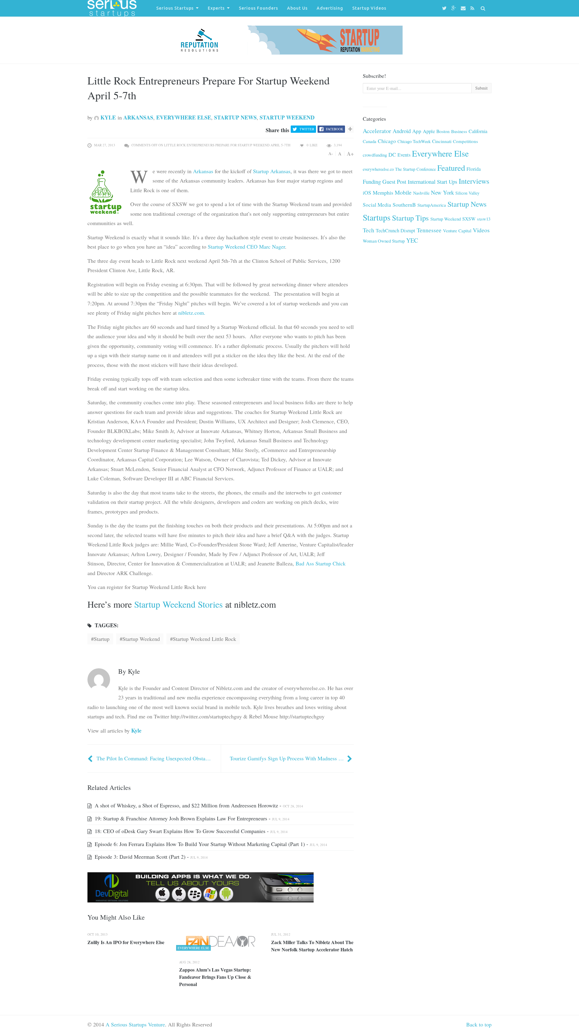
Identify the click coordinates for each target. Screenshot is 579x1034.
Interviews (474, 181)
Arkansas (138, 117)
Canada (369, 141)
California (478, 131)
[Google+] (454, 8)
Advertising (330, 8)
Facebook (334, 129)
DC (392, 154)
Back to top (479, 1024)
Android (402, 131)
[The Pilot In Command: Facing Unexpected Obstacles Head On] (90, 758)
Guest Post (394, 181)
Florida (474, 169)
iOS (367, 192)
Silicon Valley (467, 193)
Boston (443, 131)
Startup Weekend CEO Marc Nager (246, 246)
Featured (451, 167)
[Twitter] (445, 8)
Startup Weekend (287, 117)
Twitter (306, 129)
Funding (372, 181)
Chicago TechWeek (414, 141)
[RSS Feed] (473, 8)
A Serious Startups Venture (135, 1024)
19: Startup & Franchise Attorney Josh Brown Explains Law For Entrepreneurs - (191, 818)
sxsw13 (483, 219)
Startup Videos (369, 8)
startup (101, 638)
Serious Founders (258, 8)
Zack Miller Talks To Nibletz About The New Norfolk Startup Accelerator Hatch (312, 946)
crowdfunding (375, 155)
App (416, 131)
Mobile (403, 192)
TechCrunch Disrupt (395, 230)
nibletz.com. (191, 312)
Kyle (107, 117)
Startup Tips (410, 218)
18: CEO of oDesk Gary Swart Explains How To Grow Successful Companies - (190, 831)
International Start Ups (432, 181)
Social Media (377, 204)
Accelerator (377, 131)
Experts (216, 8)
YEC (412, 240)
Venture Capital (457, 230)
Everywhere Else (183, 117)
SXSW (469, 218)
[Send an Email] (464, 8)
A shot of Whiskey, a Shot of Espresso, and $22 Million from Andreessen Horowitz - (198, 805)
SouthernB (404, 204)
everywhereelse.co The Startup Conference (399, 169)
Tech (368, 230)
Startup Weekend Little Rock (204, 638)
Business (459, 131)
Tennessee (429, 230)
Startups (377, 217)
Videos (481, 230)
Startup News (235, 117)
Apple (429, 131)
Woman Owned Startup (384, 241)
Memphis (383, 192)
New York (442, 192)
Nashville (421, 193)
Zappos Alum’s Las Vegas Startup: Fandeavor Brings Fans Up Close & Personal (215, 977)
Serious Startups (175, 8)
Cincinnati (441, 141)
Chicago (387, 141)
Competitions (465, 141)
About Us (297, 8)
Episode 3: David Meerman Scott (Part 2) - (150, 856)
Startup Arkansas (271, 171)
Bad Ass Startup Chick (321, 563)
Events (403, 154)
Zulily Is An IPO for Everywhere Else (125, 942)
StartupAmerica (431, 205)
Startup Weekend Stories (178, 604)
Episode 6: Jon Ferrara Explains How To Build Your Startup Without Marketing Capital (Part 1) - (210, 844)
